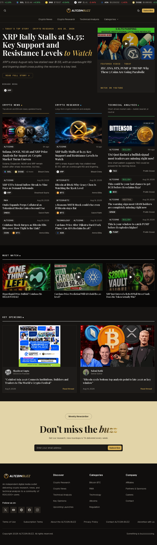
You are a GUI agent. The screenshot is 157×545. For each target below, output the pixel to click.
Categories (110, 19)
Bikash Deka (10, 84)
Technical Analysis (89, 19)
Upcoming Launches (63, 507)
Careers (129, 494)
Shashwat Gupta (41, 193)
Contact (130, 500)
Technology (63, 220)
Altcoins (8, 147)
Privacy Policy (91, 521)
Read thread (68, 389)
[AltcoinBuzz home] (78, 10)
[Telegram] (21, 510)
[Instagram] (37, 510)
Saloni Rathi (44, 213)
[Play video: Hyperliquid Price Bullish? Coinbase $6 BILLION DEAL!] (27, 277)
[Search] (4, 10)
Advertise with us (146, 521)
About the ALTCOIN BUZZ (63, 521)
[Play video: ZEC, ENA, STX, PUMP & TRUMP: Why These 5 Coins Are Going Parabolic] (126, 44)
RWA (6, 200)
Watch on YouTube (112, 88)
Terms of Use (9, 521)
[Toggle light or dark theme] (138, 10)
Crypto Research (66, 19)
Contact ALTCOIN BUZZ (118, 521)
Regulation (94, 507)
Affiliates (130, 482)
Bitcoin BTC (63, 180)
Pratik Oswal (149, 171)
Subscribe (148, 10)
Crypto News (45, 19)
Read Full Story (16, 75)
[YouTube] (13, 510)
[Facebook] (29, 510)
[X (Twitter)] (5, 510)
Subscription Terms (33, 521)
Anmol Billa (44, 233)
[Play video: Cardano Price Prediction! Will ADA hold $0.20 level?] (79, 277)
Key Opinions (59, 500)
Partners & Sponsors (136, 488)
